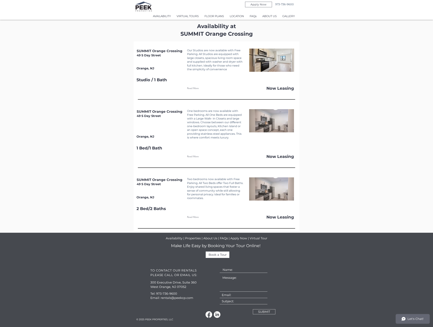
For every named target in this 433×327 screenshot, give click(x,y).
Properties (193, 238)
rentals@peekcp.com (177, 298)
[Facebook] (209, 314)
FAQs (224, 238)
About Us (210, 238)
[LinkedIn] (217, 314)
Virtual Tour (258, 238)
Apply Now (238, 238)
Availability (174, 238)
